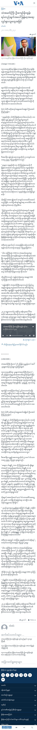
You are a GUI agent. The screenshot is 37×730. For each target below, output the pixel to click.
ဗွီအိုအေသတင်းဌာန (11, 329)
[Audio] (24, 727)
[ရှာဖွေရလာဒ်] (32, 727)
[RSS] (25, 675)
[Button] (33, 34)
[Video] (16, 727)
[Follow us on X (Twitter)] (7, 675)
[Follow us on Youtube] (12, 675)
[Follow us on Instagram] (16, 675)
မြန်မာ (3, 9)
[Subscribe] (3, 679)
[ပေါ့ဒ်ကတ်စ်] (30, 675)
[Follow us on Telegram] (21, 675)
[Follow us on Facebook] (3, 675)
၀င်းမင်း (3, 26)
